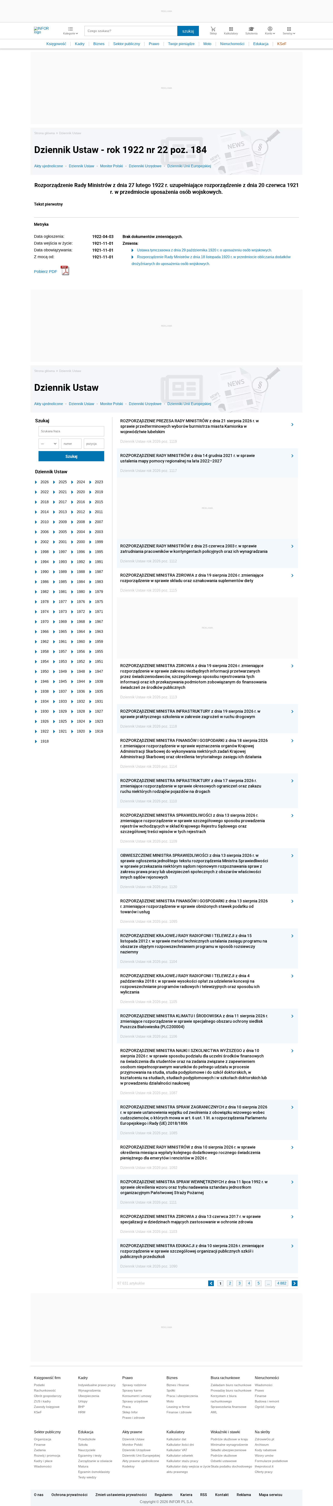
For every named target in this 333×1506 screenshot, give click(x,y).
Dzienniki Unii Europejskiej (189, 166)
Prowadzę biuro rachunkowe (231, 1390)
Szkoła (83, 1444)
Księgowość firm (47, 1378)
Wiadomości (263, 1385)
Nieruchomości (232, 44)
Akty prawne (132, 1432)
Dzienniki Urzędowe (145, 166)
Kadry (79, 44)
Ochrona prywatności (69, 1494)
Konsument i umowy (136, 1396)
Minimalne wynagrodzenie (229, 1444)
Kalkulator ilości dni (180, 1444)
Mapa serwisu (270, 1494)
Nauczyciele (86, 1450)
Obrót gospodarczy (47, 1396)
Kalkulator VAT (176, 1450)
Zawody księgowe (47, 1407)
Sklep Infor (130, 1412)
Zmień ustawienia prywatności (121, 1494)
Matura (83, 1466)
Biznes (98, 44)
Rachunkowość (45, 1390)
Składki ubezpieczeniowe (228, 1450)
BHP (81, 1407)
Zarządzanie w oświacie (95, 1461)
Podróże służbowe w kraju (229, 1439)
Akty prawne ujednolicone (140, 1461)
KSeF (282, 44)
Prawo (154, 44)
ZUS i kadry (42, 1401)
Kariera (186, 1494)
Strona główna (44, 133)
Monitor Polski (111, 166)
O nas (38, 1494)
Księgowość (56, 44)
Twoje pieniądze (181, 44)
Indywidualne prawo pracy (97, 1385)
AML (214, 1412)
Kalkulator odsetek (179, 1455)
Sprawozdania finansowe (228, 1407)
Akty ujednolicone (48, 166)
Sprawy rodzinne (134, 1385)
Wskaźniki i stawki (225, 1432)
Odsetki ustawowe (224, 1461)
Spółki (170, 1390)
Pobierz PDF (45, 271)
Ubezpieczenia (88, 1396)
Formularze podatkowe (271, 1461)
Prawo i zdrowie (133, 1417)
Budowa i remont (267, 1401)
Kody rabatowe (265, 1450)
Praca (126, 1407)
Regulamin (163, 1494)
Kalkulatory (175, 1432)
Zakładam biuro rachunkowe (231, 1385)
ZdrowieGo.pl (264, 1439)
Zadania (40, 1450)
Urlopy (82, 1401)
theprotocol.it (264, 1466)
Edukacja (260, 44)
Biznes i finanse (177, 1385)
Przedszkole (87, 1439)
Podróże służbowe (224, 1455)
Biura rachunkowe (225, 1378)
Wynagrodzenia (89, 1390)
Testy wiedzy (87, 1477)
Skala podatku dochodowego (231, 1466)
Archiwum (262, 1444)
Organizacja (42, 1439)
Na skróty (262, 1432)
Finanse (260, 1396)
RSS (203, 1494)
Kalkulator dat (176, 1439)
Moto (207, 44)
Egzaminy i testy (89, 1455)
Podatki (39, 1385)
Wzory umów (264, 1455)
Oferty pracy (264, 1472)
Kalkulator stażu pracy (182, 1461)
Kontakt (222, 1494)
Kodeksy (128, 1466)
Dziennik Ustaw (70, 133)
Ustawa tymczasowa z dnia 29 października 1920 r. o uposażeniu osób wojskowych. (204, 250)
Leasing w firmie (178, 1407)
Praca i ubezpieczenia (182, 1396)
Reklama (244, 1494)
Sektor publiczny (126, 44)
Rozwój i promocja (47, 1455)
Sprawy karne (132, 1390)
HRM (81, 1412)
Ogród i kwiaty (265, 1407)
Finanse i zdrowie (179, 1412)
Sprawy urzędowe (135, 1401)
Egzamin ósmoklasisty (94, 1472)
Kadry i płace (43, 1461)
